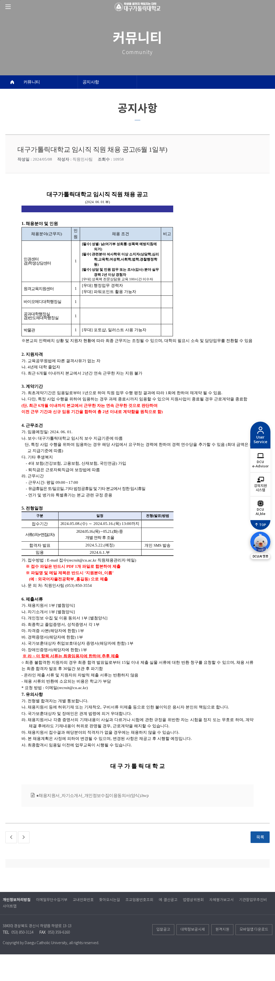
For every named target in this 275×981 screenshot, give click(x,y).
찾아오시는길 (109, 900)
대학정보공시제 (192, 929)
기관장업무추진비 (253, 900)
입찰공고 (163, 929)
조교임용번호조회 (139, 900)
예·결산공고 (168, 900)
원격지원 (222, 929)
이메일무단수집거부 (51, 900)
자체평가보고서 (221, 900)
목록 (260, 837)
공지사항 (90, 82)
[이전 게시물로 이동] (11, 837)
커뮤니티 (31, 82)
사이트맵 (10, 906)
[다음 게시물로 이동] (24, 837)
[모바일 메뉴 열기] (8, 7)
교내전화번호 (83, 900)
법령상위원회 (193, 900)
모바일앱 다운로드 (254, 929)
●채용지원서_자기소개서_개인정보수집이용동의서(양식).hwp (92, 795)
